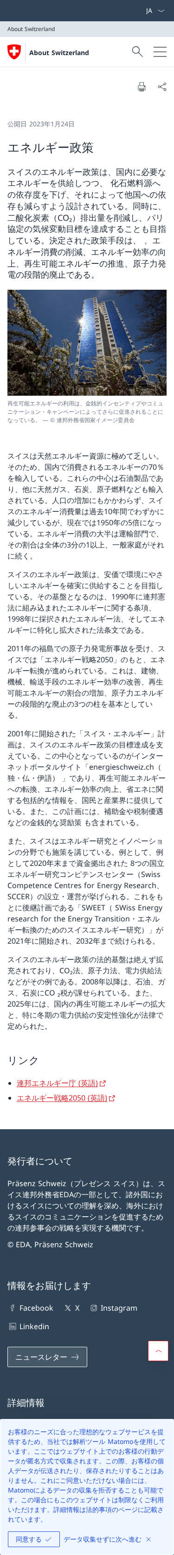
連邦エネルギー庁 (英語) (57, 1083)
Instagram (119, 1308)
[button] (158, 1351)
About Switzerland (59, 52)
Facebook (36, 1308)
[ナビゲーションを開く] (160, 52)
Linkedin (34, 1326)
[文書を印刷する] (141, 86)
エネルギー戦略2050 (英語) (62, 1098)
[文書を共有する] (162, 86)
